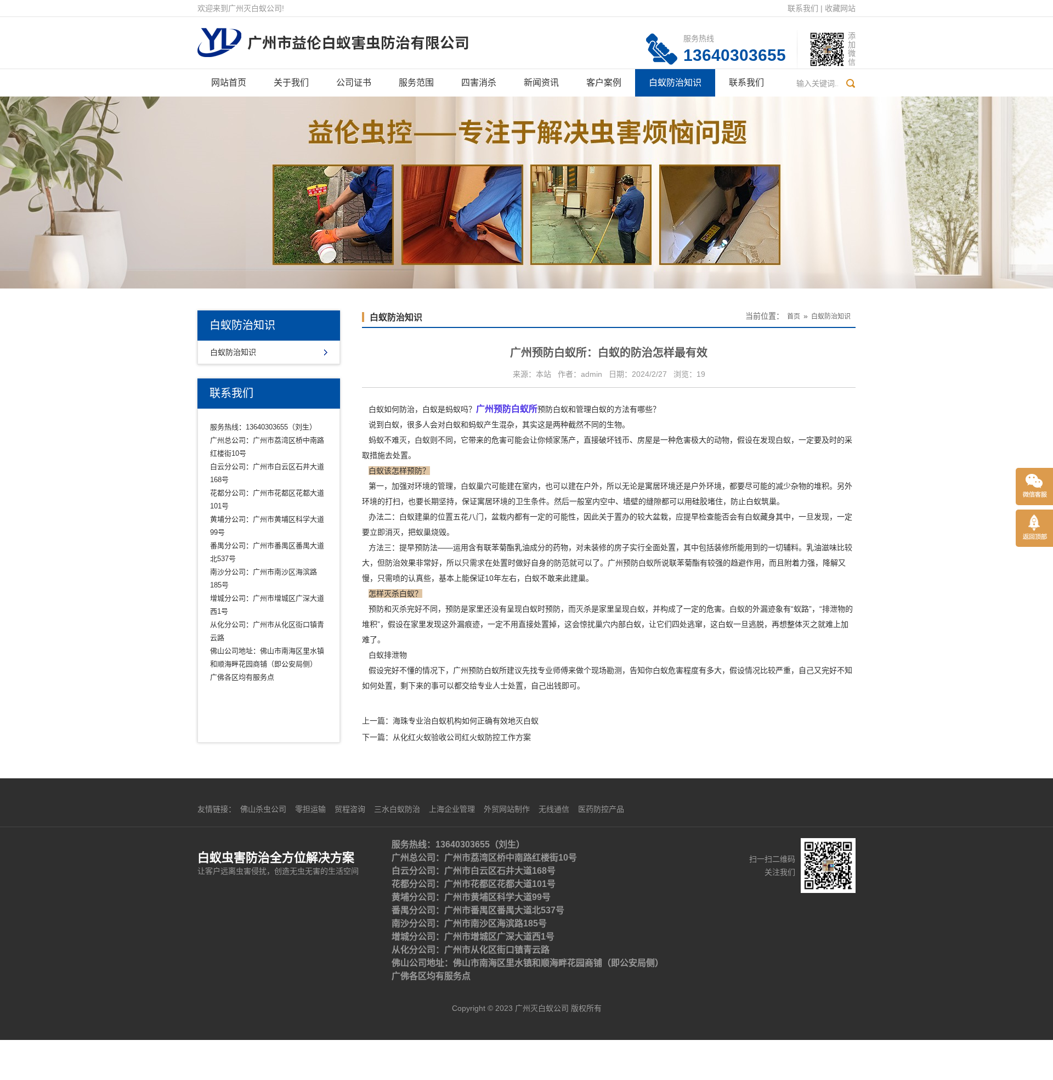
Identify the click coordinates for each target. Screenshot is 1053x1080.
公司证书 (353, 82)
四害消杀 (478, 82)
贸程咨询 (350, 809)
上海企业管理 (452, 809)
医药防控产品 (601, 809)
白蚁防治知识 (675, 82)
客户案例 (603, 82)
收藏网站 (840, 8)
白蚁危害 (668, 670)
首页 (793, 316)
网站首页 (228, 82)
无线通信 (554, 809)
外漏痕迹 (464, 624)
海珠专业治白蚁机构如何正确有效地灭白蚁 (466, 720)
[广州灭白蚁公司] (332, 36)
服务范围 (416, 82)
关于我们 (291, 82)
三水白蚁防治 (397, 809)
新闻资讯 (541, 82)
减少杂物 (790, 486)
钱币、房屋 (633, 440)
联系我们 (803, 8)
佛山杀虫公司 (263, 809)
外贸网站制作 (507, 809)
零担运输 (310, 809)
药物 (560, 547)
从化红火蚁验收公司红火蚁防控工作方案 (462, 737)
